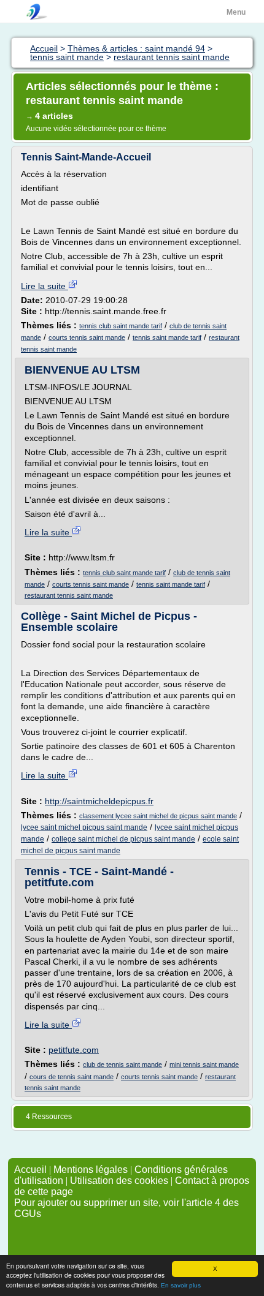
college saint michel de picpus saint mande (123, 839)
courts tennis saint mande (87, 337)
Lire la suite (44, 286)
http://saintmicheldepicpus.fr (99, 801)
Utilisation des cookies (119, 1180)
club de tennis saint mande (122, 1064)
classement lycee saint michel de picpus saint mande (158, 815)
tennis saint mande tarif (167, 337)
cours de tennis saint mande (71, 1076)
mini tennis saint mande (204, 1064)
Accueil (30, 1169)
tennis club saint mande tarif (120, 326)
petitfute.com (74, 1050)
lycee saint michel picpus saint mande (84, 827)
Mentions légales (90, 1169)
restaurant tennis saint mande (69, 595)
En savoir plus (181, 1285)
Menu (236, 12)
